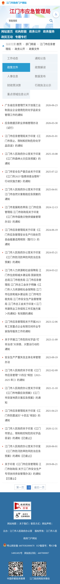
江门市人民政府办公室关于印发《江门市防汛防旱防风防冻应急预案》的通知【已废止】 (23, 451)
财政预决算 (14, 85)
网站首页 (7, 31)
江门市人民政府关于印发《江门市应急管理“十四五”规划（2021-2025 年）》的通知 (23, 375)
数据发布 (40, 76)
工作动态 (12, 58)
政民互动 (7, 37)
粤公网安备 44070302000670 (20, 546)
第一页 (20, 487)
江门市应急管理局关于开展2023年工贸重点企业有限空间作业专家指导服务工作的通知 (23, 326)
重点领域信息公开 (18, 94)
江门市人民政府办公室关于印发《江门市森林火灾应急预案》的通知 (23, 158)
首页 (19, 44)
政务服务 (49, 31)
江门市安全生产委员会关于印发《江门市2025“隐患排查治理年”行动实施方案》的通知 (23, 176)
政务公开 (35, 31)
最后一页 (39, 487)
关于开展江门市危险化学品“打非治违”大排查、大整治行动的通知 (22, 344)
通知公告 (40, 58)
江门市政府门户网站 (16, 3)
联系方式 (35, 523)
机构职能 (21, 31)
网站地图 (11, 523)
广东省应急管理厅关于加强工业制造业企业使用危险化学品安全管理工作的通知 (23, 110)
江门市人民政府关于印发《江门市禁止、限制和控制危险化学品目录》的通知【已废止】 (23, 433)
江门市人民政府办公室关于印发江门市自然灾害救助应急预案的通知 (23, 194)
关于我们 (23, 523)
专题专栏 (21, 37)
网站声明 (46, 523)
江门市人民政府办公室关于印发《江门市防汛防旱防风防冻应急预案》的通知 (23, 257)
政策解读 (40, 67)
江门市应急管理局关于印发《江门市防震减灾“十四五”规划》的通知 (23, 415)
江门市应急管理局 (30, 11)
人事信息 (12, 76)
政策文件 (34, 49)
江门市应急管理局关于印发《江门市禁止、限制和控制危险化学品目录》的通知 (23, 141)
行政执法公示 (43, 85)
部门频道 (31, 44)
